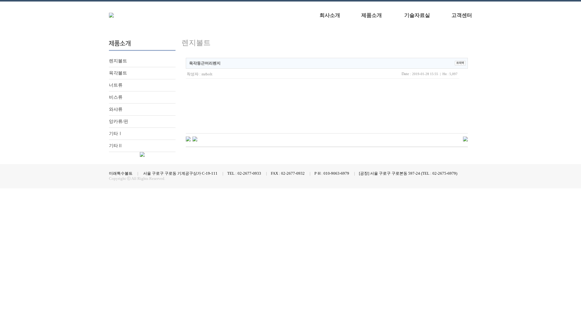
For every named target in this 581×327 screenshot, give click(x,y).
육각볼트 (118, 73)
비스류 (116, 97)
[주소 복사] (460, 63)
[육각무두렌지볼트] (188, 139)
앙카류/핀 (118, 121)
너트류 (116, 85)
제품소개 (371, 15)
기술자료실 (417, 15)
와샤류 (116, 109)
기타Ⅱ (116, 145)
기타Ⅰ (116, 133)
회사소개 (330, 15)
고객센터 (461, 15)
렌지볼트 (118, 60)
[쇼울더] (194, 139)
